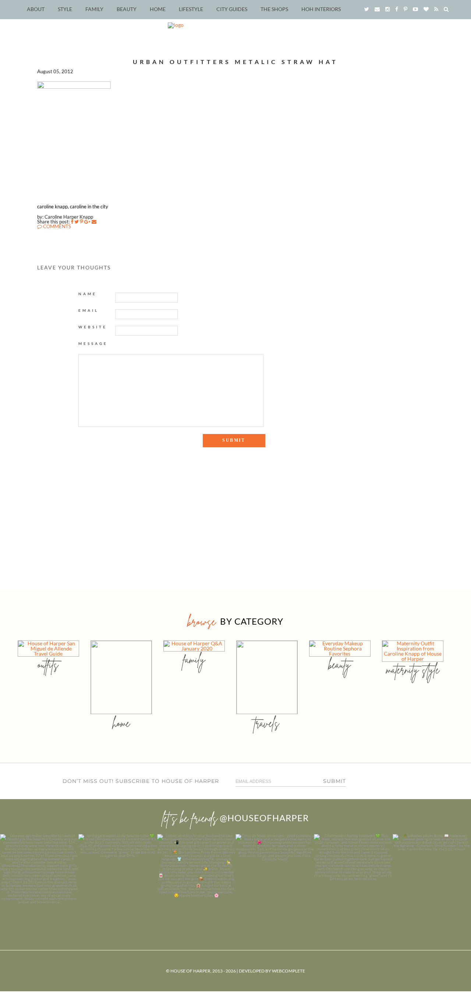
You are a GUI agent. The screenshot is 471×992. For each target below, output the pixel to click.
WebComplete (288, 971)
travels (266, 723)
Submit (334, 781)
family (194, 659)
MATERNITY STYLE (412, 669)
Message (93, 343)
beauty (340, 664)
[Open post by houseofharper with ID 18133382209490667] (196, 873)
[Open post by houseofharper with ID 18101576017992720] (353, 873)
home (121, 723)
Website (92, 327)
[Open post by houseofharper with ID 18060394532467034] (117, 873)
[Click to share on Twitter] (76, 222)
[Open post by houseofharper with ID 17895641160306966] (432, 873)
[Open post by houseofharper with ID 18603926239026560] (39, 873)
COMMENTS (56, 226)
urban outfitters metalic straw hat (235, 61)
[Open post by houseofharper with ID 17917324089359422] (275, 873)
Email (88, 310)
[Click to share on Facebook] (72, 222)
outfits (48, 664)
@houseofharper (264, 817)
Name (87, 294)
